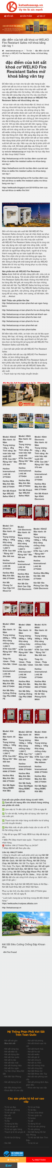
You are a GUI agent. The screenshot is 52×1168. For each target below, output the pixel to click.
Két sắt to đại (10, 1059)
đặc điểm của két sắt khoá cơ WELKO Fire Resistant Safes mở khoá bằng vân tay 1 (25, 53)
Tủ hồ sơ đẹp (10, 1107)
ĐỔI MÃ (9, 16)
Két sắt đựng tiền (11, 1054)
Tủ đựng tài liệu (11, 1123)
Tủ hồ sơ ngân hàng (13, 1129)
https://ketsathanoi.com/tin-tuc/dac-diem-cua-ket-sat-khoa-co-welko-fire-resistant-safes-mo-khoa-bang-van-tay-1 (25, 171)
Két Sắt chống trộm (12, 1087)
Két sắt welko (33, 1054)
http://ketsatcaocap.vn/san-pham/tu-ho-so (20, 321)
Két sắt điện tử (10, 1051)
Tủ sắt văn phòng (12, 1109)
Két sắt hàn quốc (11, 1057)
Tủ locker (32, 1118)
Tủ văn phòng (34, 1129)
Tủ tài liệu (32, 1109)
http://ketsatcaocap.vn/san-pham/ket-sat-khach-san (24, 314)
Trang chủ (14, 1159)
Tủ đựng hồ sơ (34, 1123)
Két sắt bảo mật (11, 1062)
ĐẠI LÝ (42, 16)
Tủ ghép (8, 1118)
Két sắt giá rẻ (33, 1057)
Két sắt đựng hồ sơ (12, 1082)
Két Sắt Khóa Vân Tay (37, 1073)
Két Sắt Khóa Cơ (35, 1071)
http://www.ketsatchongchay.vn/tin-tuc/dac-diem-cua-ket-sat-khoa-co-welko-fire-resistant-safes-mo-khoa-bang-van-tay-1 (25, 180)
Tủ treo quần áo (35, 1115)
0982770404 (40, 1159)
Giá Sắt (7, 1143)
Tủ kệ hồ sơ (33, 1143)
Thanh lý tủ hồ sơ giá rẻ (14, 1132)
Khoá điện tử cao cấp (13, 1090)
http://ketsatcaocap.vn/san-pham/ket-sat (19, 325)
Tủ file (7, 1120)
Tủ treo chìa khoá (35, 1112)
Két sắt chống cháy (36, 1065)
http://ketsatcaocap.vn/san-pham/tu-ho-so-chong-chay (26, 310)
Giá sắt (7, 1115)
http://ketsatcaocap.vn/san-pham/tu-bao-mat (21, 317)
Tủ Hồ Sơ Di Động (12, 1137)
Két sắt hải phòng (35, 1040)
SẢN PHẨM (27, 16)
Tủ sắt (30, 1120)
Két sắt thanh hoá (35, 1048)
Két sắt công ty (34, 1059)
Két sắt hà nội (34, 1051)
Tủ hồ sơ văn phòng (36, 1126)
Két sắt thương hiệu (13, 1065)
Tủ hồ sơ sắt (9, 1112)
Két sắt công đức (35, 1068)
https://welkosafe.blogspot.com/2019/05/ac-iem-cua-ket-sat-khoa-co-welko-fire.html (25, 189)
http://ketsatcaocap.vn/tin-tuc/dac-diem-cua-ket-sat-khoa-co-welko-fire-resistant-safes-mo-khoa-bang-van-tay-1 (24, 161)
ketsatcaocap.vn (19, 151)
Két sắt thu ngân (11, 1068)
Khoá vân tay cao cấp (37, 1087)
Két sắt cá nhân (34, 1062)
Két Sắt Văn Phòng (12, 1076)
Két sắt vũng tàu (11, 1048)
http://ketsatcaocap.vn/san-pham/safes (19, 329)
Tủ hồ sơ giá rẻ (11, 1126)
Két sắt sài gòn (10, 1040)
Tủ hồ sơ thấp (34, 1107)
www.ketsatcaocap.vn (14, 50)
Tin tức (29, 50)
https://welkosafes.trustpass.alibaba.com (20, 903)
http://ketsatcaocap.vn (11, 907)
